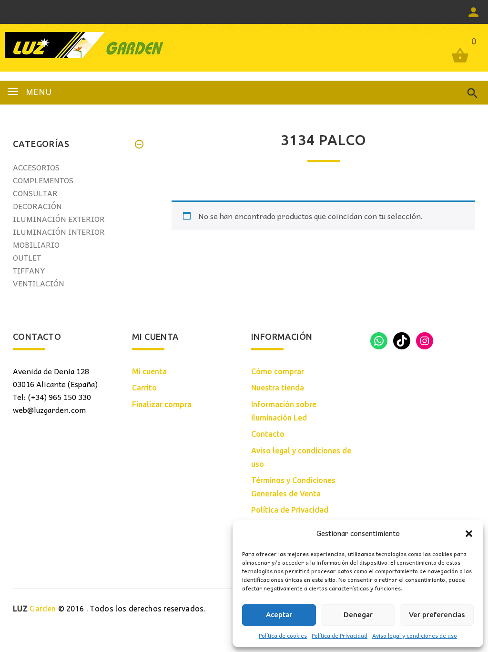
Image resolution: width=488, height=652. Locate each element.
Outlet (27, 257)
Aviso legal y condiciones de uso (414, 635)
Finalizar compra (162, 404)
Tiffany (29, 270)
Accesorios (36, 167)
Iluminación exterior (59, 218)
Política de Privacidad (339, 635)
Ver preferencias (437, 614)
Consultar (35, 193)
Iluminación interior (59, 231)
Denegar (358, 614)
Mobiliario (36, 244)
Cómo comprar (277, 371)
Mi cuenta (149, 371)
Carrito (144, 387)
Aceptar (279, 614)
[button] (469, 533)
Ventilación (38, 283)
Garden (34, 608)
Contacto (268, 434)
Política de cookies (283, 635)
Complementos (43, 180)
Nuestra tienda (277, 387)
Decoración (37, 206)
